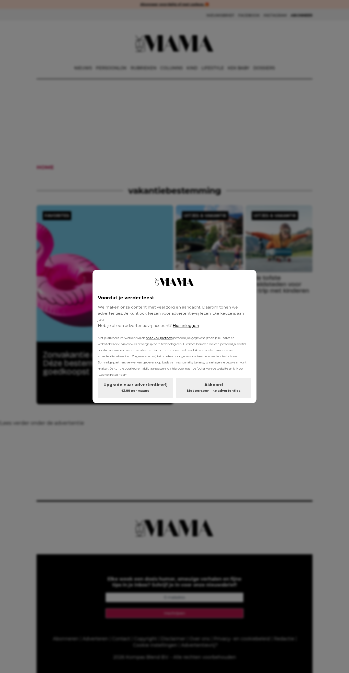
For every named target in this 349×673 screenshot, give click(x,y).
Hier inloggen (186, 325)
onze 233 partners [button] (159, 338)
